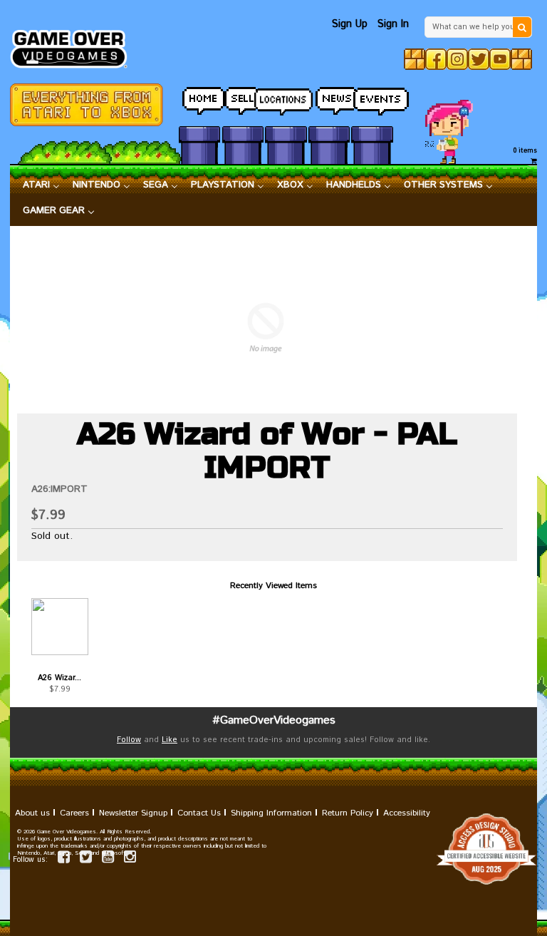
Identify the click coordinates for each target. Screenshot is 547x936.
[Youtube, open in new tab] (500, 59)
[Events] (371, 97)
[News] (329, 97)
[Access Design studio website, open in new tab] (273, 849)
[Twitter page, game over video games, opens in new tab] (86, 859)
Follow (129, 740)
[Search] (522, 27)
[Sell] (242, 97)
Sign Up (350, 23)
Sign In (393, 23)
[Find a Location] (285, 97)
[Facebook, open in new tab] (436, 59)
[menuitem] (41, 185)
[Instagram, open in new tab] (457, 59)
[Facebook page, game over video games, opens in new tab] (64, 859)
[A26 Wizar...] (60, 626)
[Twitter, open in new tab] (478, 59)
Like (169, 740)
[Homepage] (73, 44)
